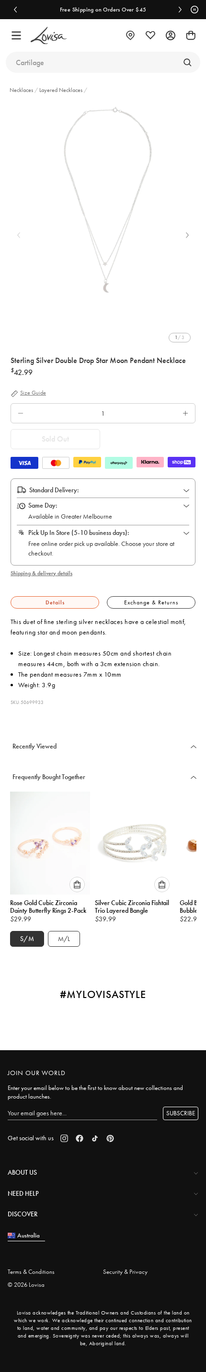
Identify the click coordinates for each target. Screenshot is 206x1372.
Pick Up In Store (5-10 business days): (78, 532)
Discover (22, 1214)
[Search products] (187, 62)
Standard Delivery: (54, 490)
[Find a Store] (130, 35)
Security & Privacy (125, 1272)
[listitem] (103, 200)
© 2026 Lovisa (26, 1285)
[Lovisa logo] (49, 36)
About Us (22, 1172)
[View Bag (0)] (190, 35)
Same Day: (42, 505)
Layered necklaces (60, 90)
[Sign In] (170, 35)
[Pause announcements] (193, 9)
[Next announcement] (180, 9)
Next (187, 235)
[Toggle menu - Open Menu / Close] (16, 35)
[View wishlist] (150, 35)
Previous (18, 235)
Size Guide (33, 393)
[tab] (55, 602)
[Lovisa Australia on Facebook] (79, 1138)
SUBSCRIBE (180, 1113)
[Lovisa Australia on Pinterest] (110, 1138)
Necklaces (22, 90)
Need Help (23, 1193)
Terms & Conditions (31, 1272)
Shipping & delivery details (41, 573)
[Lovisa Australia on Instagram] (64, 1138)
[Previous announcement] (15, 9)
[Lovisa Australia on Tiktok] (95, 1138)
